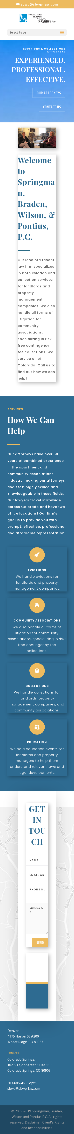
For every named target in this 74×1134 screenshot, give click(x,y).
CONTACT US (52, 106)
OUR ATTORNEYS (49, 92)
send (40, 942)
